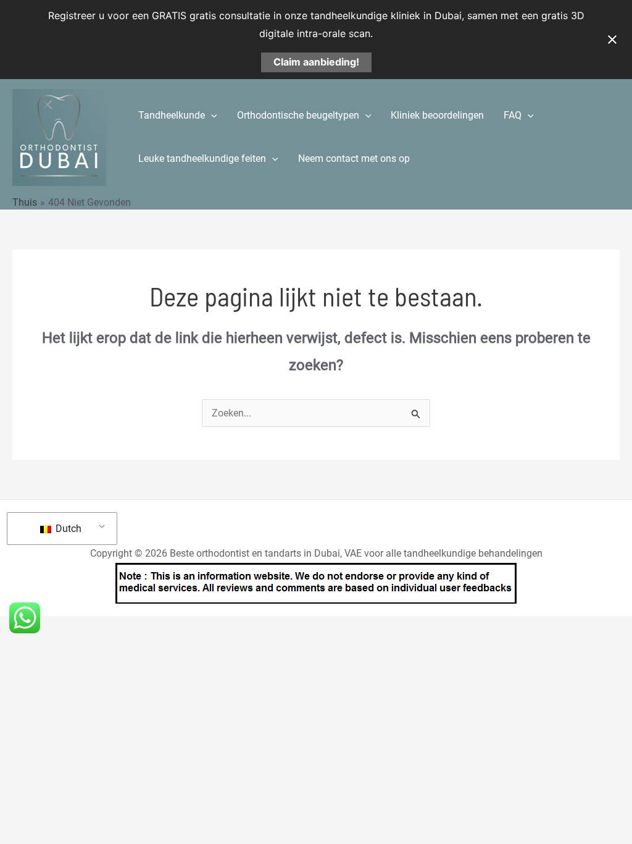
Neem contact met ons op (354, 158)
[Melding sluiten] (612, 39)
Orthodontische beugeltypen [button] (298, 115)
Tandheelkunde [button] (171, 115)
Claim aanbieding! (316, 62)
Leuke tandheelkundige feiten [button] (202, 158)
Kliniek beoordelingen (437, 115)
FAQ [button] (513, 115)
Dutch (67, 528)
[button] (211, 115)
